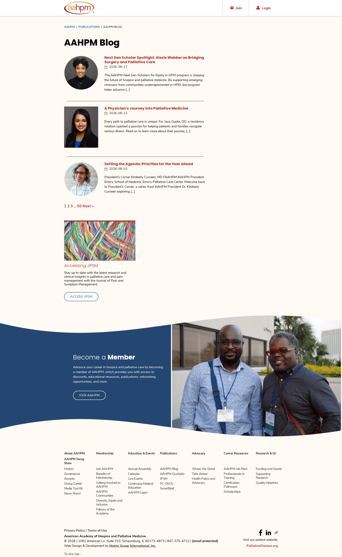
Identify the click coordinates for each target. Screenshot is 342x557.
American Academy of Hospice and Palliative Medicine (105, 536)
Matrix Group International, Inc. (132, 546)
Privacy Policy (75, 530)
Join (239, 8)
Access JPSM (81, 297)
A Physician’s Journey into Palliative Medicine (146, 108)
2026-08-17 (118, 67)
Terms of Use (97, 530)
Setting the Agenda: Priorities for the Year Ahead (148, 164)
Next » (88, 206)
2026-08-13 (118, 113)
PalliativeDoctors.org (262, 546)
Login (266, 8)
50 (79, 206)
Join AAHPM (89, 395)
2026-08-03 (118, 169)
